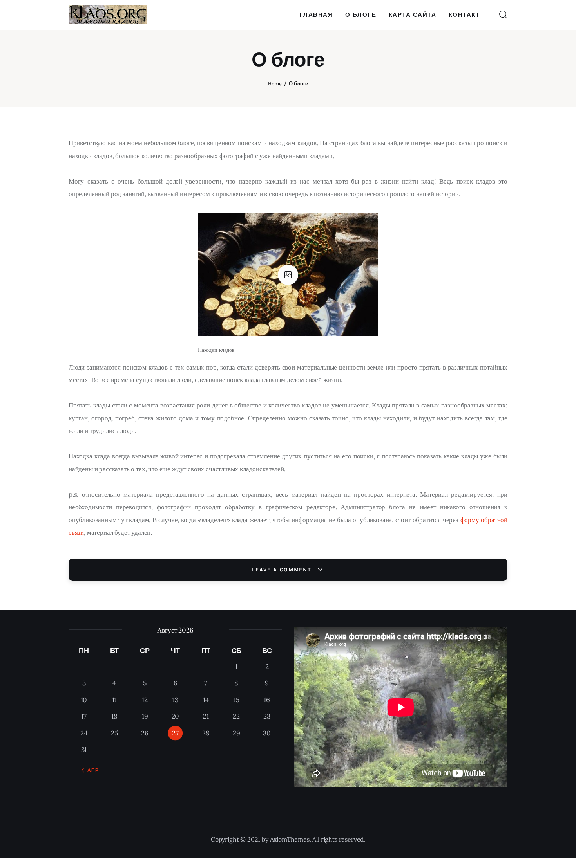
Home (275, 84)
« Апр (91, 770)
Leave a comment (282, 569)
